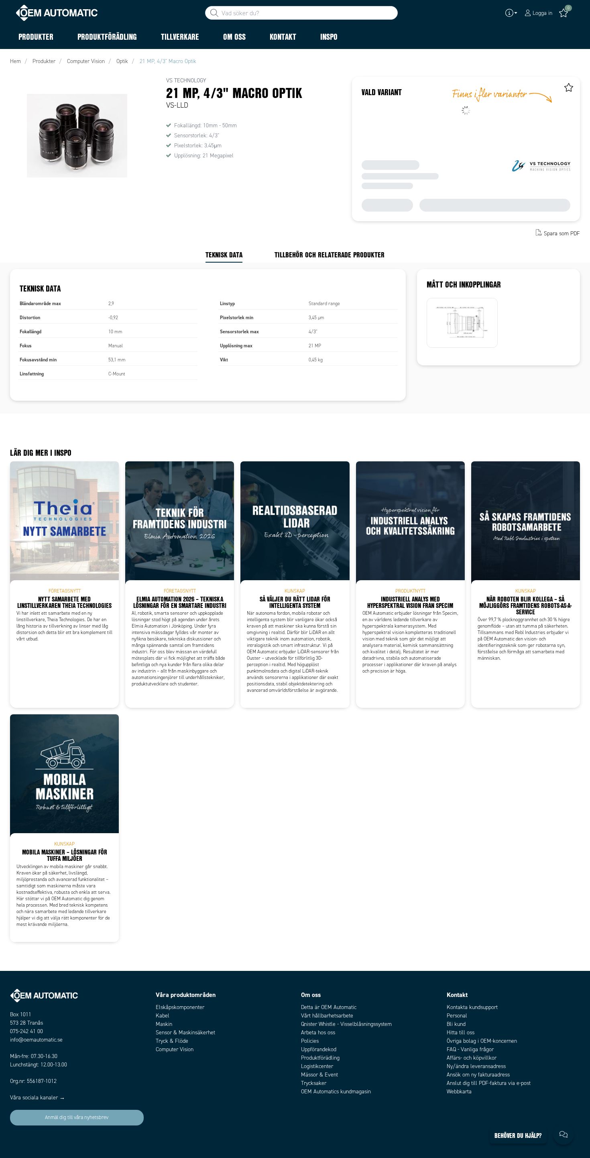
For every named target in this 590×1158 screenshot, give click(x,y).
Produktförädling (320, 1057)
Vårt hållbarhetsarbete (327, 1015)
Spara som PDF (562, 233)
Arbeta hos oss (318, 1032)
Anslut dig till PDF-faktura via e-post (489, 1083)
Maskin (164, 1024)
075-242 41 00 (26, 1031)
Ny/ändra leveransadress (476, 1066)
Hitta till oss (460, 1032)
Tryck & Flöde (172, 1041)
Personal (457, 1015)
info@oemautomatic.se (36, 1039)
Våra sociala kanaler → (37, 1097)
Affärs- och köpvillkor (471, 1057)
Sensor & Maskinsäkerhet (185, 1032)
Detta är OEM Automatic (328, 1007)
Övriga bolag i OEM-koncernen (482, 1041)
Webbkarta (459, 1091)
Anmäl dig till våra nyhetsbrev (76, 1117)
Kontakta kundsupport (472, 1007)
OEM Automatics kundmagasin (336, 1091)
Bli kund (456, 1024)
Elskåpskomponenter (180, 1007)
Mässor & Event (319, 1074)
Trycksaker (313, 1083)
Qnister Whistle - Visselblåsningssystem (346, 1024)
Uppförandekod (318, 1049)
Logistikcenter (317, 1066)
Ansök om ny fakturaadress (478, 1074)
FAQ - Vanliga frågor (470, 1049)
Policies (310, 1041)
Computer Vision (174, 1049)
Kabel (162, 1015)
